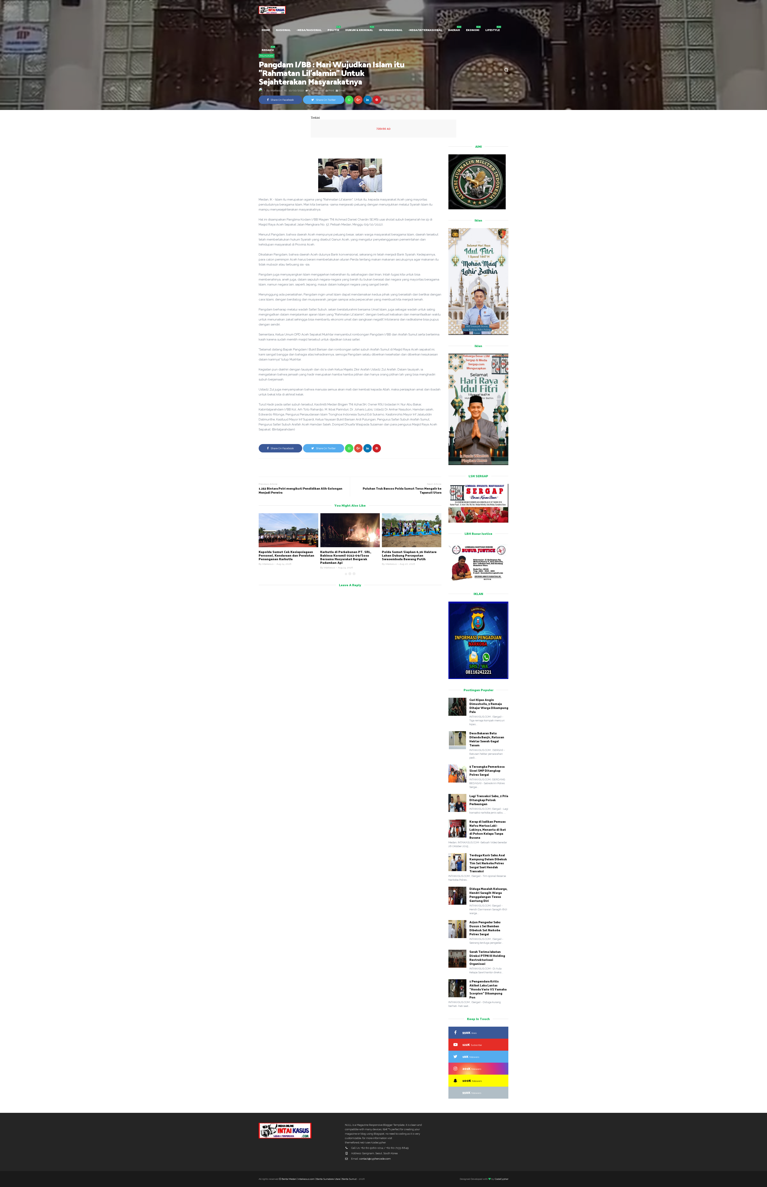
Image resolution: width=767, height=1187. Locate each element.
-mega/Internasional (425, 29)
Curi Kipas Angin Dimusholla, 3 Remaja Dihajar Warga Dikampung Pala (488, 705)
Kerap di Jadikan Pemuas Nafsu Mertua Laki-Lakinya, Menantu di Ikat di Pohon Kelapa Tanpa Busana (487, 829)
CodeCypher (501, 1179)
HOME (266, 29)
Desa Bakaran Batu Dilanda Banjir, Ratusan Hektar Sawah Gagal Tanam (486, 739)
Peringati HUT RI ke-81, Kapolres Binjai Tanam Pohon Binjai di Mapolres (408, 555)
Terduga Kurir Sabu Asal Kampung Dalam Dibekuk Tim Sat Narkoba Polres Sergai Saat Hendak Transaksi (488, 863)
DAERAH (454, 29)
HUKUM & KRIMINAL (359, 29)
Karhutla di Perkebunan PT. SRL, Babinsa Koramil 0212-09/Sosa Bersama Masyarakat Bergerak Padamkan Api (284, 557)
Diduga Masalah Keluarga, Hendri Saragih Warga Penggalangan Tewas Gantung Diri (488, 894)
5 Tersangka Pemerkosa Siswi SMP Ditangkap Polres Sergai (487, 770)
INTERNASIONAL (390, 29)
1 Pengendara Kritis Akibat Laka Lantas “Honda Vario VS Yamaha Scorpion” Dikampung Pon (488, 989)
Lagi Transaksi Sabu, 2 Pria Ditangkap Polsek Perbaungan (488, 800)
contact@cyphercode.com (375, 1158)
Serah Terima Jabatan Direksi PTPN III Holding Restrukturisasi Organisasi (487, 957)
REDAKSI (268, 49)
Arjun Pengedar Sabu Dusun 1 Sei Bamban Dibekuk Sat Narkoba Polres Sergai (485, 928)
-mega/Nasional (309, 29)
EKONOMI (472, 29)
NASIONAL (283, 29)
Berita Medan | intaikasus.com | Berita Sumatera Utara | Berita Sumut (319, 1179)
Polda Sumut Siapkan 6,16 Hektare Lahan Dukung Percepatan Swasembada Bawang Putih (347, 555)
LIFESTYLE (492, 29)
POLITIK (333, 29)
